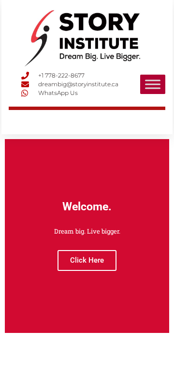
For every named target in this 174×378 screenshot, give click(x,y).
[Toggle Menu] (152, 84)
